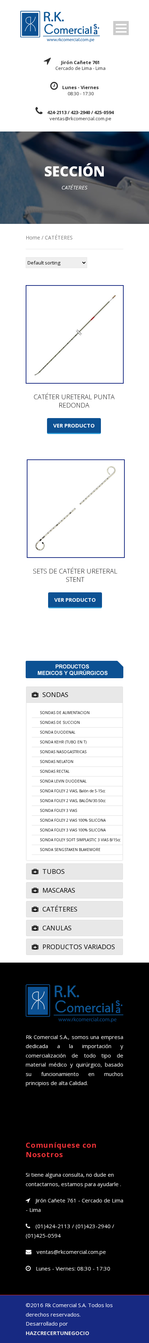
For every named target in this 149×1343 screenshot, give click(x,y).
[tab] (74, 695)
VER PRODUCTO (74, 425)
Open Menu (121, 28)
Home (33, 237)
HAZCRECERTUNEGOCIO (57, 1332)
